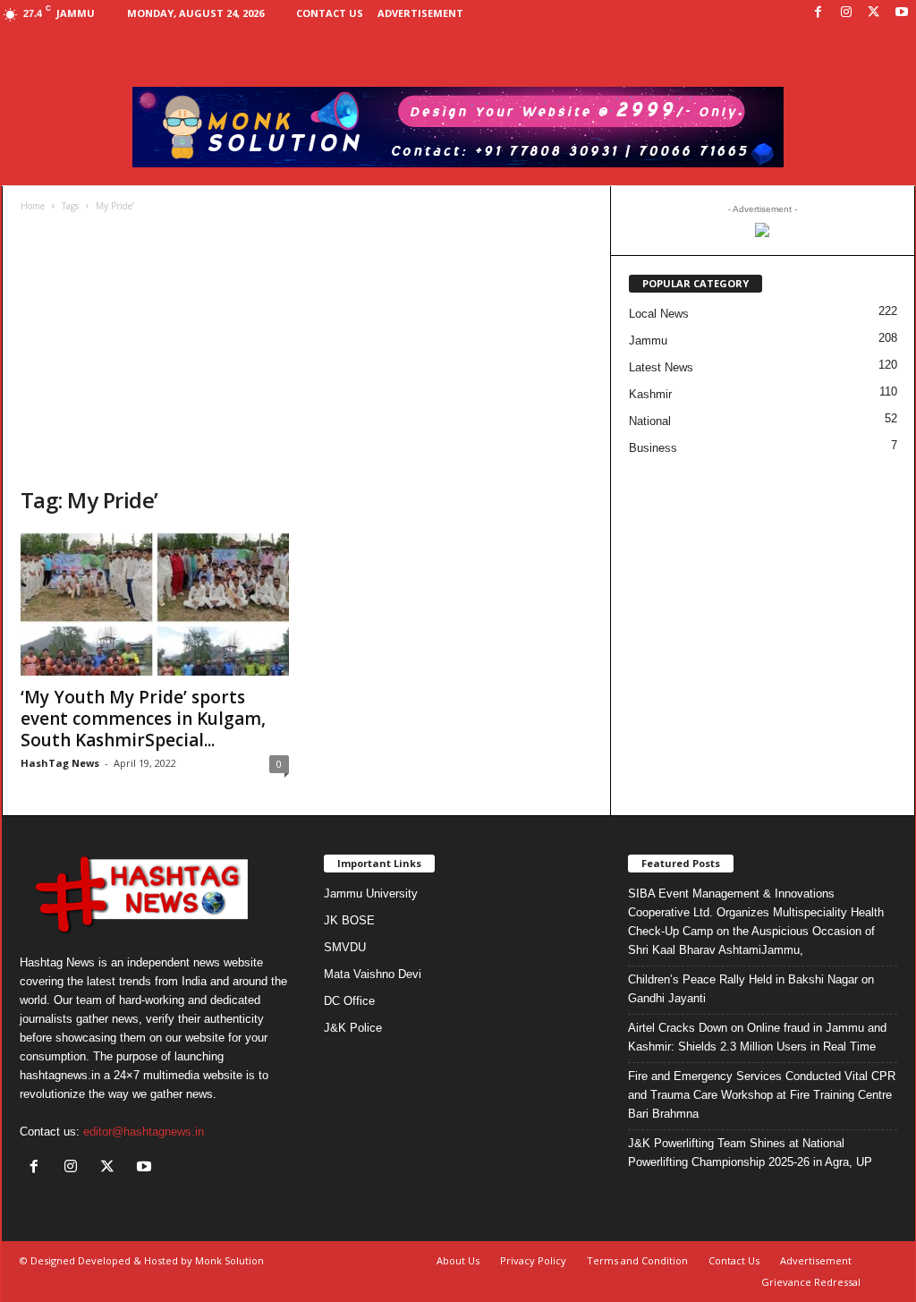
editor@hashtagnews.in (143, 1131)
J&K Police (353, 1027)
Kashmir (650, 394)
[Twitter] (874, 13)
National (650, 421)
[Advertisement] (307, 351)
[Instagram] (846, 13)
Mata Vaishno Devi (372, 974)
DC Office (349, 1001)
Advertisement (420, 13)
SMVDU (345, 947)
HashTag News (60, 763)
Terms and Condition (637, 1260)
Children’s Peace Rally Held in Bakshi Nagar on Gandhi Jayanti (751, 989)
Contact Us (329, 13)
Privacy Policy (533, 1260)
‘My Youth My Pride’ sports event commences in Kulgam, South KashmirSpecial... (143, 718)
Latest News (661, 367)
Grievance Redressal (811, 1282)
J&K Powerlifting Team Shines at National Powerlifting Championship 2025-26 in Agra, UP (750, 1152)
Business (653, 448)
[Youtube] (901, 13)
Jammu (648, 340)
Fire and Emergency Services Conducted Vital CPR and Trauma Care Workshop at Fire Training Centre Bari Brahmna (761, 1094)
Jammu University (371, 893)
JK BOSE (349, 920)
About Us (458, 1260)
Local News (659, 313)
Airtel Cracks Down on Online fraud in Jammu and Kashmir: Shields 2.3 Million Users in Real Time (757, 1037)
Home (33, 206)
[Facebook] (818, 13)
